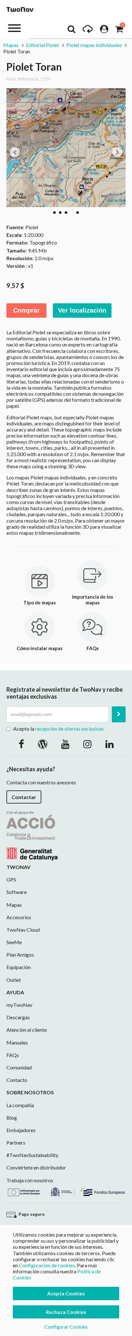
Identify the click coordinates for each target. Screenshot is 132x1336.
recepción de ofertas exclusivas (69, 729)
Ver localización (82, 310)
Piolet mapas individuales (94, 45)
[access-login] (104, 30)
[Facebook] (21, 744)
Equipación (18, 967)
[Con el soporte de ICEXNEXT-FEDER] (66, 1191)
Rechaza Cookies (66, 1312)
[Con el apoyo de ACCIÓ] (32, 837)
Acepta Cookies (66, 1293)
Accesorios (18, 917)
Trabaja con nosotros (29, 1180)
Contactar (24, 797)
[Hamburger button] (14, 27)
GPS (11, 879)
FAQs (12, 1055)
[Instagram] (87, 744)
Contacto (16, 1080)
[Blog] (42, 744)
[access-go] (87, 30)
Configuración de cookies (47, 1265)
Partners (15, 1142)
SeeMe (14, 942)
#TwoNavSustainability (32, 1155)
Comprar (26, 310)
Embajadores (21, 1130)
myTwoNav (19, 1005)
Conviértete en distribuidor (36, 1167)
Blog (11, 1118)
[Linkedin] (109, 744)
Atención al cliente (26, 1030)
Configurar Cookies (66, 1327)
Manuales (17, 1042)
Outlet (13, 980)
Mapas (11, 45)
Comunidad (19, 1067)
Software (16, 892)
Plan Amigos (20, 955)
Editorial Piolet (42, 45)
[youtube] (65, 744)
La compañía (20, 1105)
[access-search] (71, 30)
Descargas (18, 1017)
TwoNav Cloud (23, 930)
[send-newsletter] (119, 714)
